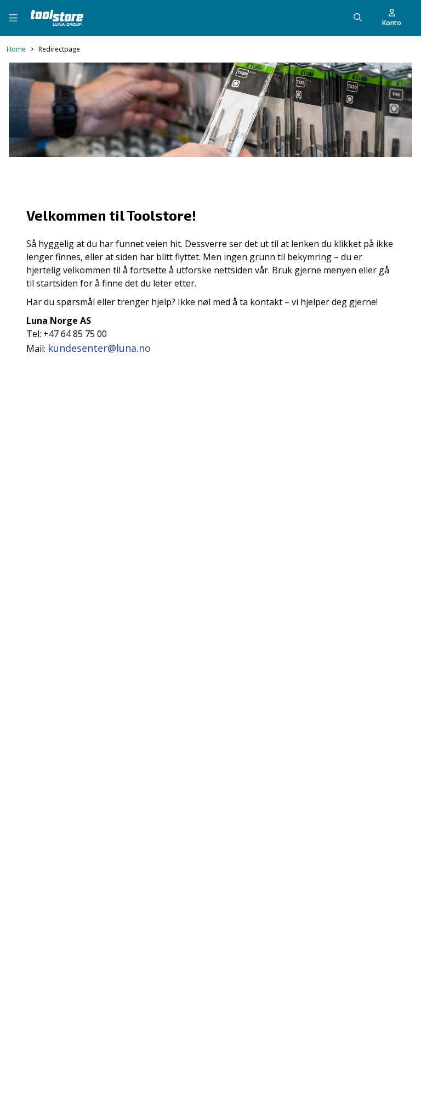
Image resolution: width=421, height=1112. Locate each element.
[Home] (57, 18)
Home (16, 49)
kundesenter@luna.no (99, 348)
